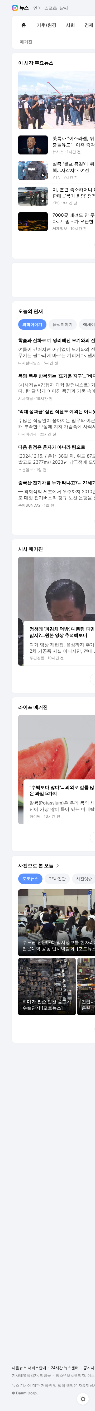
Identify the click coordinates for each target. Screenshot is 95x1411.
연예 (37, 8)
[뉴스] (24, 8)
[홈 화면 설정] (83, 1399)
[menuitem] (23, 25)
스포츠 (50, 8)
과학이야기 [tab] (32, 324)
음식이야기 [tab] (63, 324)
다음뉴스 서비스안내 (29, 1367)
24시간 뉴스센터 (65, 1367)
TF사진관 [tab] (57, 878)
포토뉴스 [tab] (30, 878)
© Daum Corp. (25, 1393)
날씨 (64, 8)
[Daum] (16, 8)
